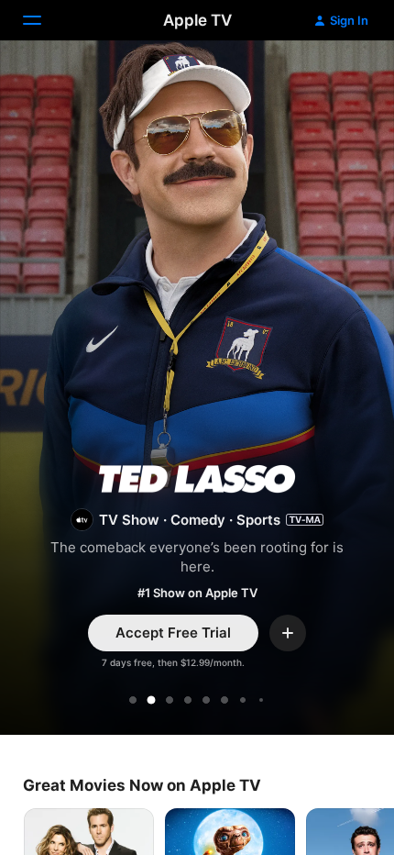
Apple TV (197, 20)
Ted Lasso (197, 390)
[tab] (133, 700)
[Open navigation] (43, 20)
